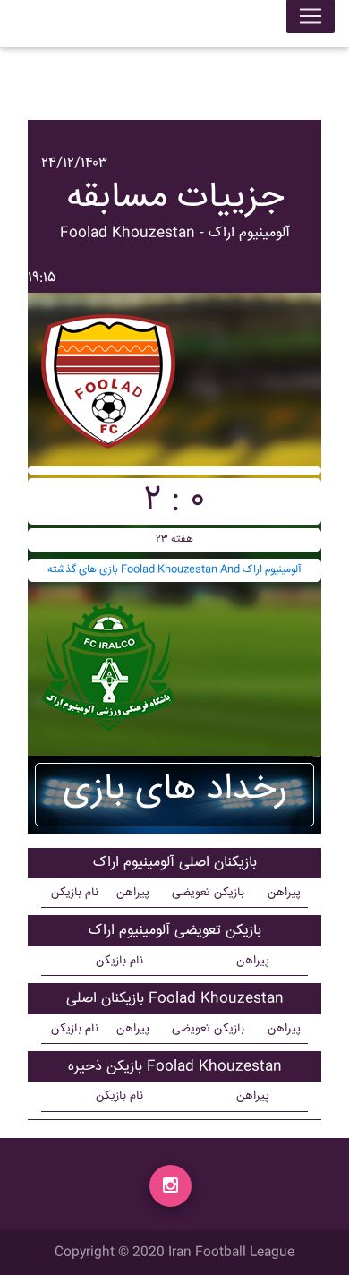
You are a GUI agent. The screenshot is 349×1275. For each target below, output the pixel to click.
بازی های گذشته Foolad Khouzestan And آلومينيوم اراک (174, 569)
